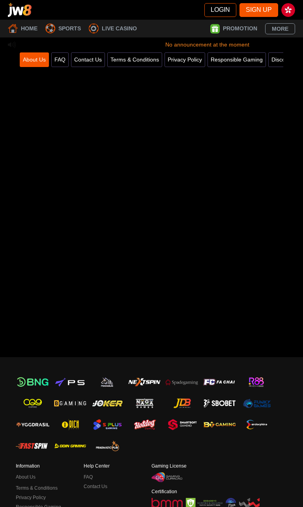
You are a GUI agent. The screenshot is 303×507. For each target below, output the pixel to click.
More (280, 29)
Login (220, 9)
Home (29, 28)
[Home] (20, 10)
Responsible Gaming (237, 59)
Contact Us (88, 59)
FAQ (59, 59)
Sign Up (259, 9)
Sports (69, 28)
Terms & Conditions (134, 59)
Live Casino (119, 28)
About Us (34, 59)
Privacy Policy (185, 59)
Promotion (240, 28)
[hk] (288, 10)
